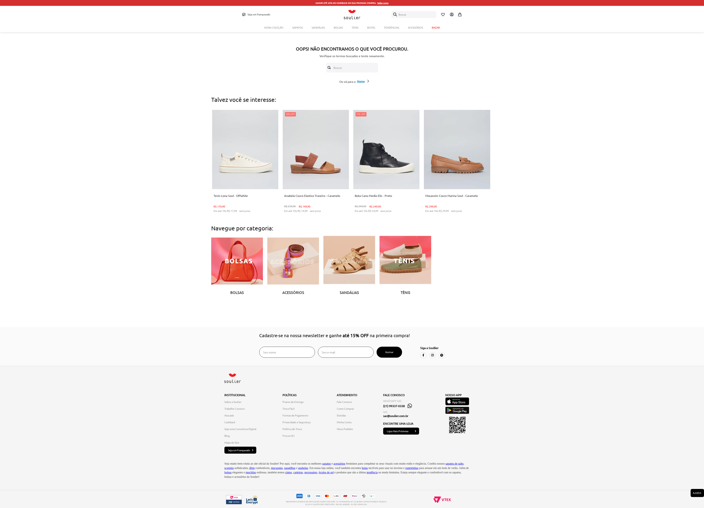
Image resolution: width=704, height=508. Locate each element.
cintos (288, 472)
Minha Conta (344, 422)
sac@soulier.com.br (395, 416)
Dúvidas (341, 415)
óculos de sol (326, 472)
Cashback (229, 422)
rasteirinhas (411, 468)
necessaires (310, 472)
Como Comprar (345, 408)
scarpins (229, 468)
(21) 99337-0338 (394, 406)
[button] (239, 180)
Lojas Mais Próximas (397, 431)
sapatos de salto (454, 463)
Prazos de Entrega (293, 401)
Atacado (229, 415)
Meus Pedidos (345, 429)
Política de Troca (292, 429)
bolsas (228, 472)
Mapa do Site (231, 442)
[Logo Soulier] (352, 14)
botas (365, 468)
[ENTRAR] (451, 14)
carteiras (298, 472)
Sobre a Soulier (232, 401)
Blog (227, 435)
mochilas (251, 472)
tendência (372, 472)
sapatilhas (289, 468)
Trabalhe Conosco (234, 408)
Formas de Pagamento (295, 415)
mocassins (277, 468)
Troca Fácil (289, 408)
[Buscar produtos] (330, 67)
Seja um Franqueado (239, 450)
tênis (252, 468)
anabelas (303, 468)
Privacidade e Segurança (297, 422)
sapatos (326, 463)
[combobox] (413, 14)
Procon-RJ (288, 435)
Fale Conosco (344, 401)
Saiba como (382, 2)
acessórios (339, 463)
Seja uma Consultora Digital (240, 429)
